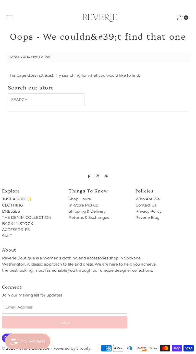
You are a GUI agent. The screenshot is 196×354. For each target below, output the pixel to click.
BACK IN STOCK (17, 223)
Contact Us (146, 205)
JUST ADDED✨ (17, 199)
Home (13, 57)
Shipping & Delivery (87, 211)
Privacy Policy (149, 211)
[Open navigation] (9, 18)
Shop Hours (80, 199)
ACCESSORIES (16, 229)
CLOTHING (12, 205)
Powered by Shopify (71, 348)
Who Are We (148, 199)
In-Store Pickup (83, 205)
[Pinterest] (106, 176)
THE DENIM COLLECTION (26, 217)
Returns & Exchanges (89, 217)
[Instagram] (97, 176)
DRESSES (11, 211)
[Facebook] (89, 176)
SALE (7, 235)
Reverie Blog (148, 217)
